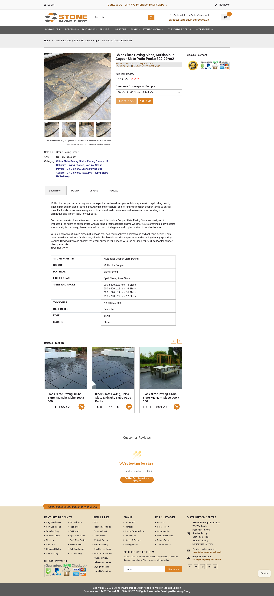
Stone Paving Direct (67, 152)
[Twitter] (196, 566)
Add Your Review (125, 73)
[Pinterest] (202, 566)
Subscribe (173, 569)
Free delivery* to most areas (146, 66)
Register (224, 4)
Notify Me (145, 100)
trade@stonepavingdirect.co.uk (206, 559)
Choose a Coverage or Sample (135, 86)
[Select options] (81, 407)
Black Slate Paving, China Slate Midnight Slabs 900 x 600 (161, 397)
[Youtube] (215, 566)
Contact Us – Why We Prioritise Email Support (137, 4)
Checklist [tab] (94, 190)
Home (47, 40)
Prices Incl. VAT (123, 66)
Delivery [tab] (75, 190)
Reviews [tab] (114, 190)
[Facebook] (190, 566)
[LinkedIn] (209, 566)
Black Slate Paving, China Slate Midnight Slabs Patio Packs (113, 397)
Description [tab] (55, 190)
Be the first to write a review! (137, 480)
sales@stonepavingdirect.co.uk (189, 19)
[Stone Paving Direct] (65, 17)
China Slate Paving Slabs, (71, 161)
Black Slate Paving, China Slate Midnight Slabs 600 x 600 (66, 397)
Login (51, 4)
